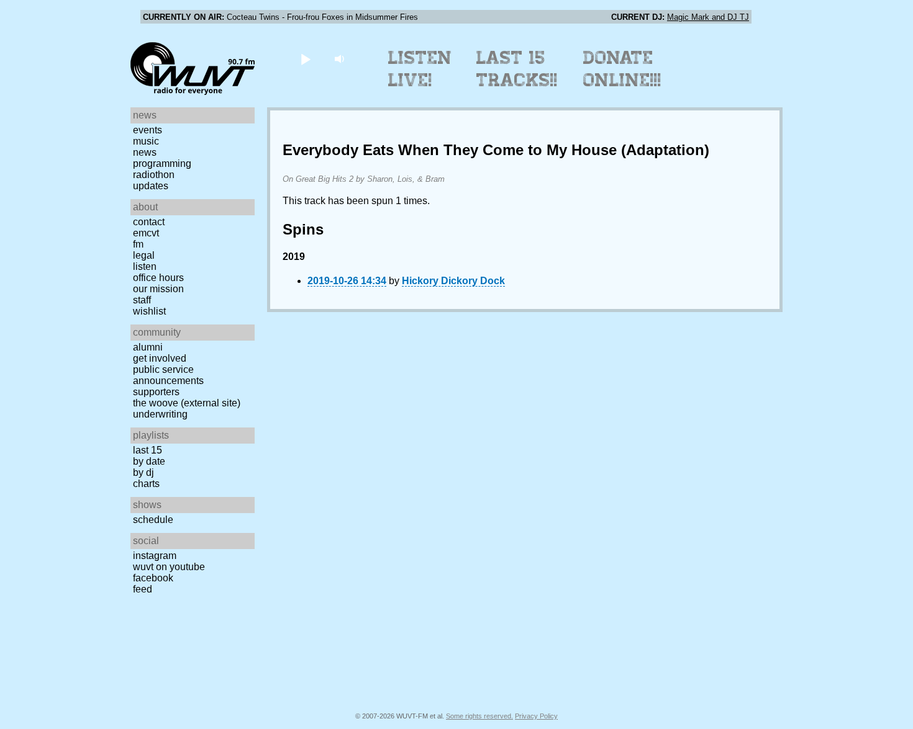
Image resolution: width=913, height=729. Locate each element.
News (145, 152)
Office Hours (158, 277)
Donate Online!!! (622, 69)
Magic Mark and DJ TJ (708, 17)
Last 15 (147, 450)
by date (149, 461)
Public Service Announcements (168, 375)
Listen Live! (420, 69)
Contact (149, 222)
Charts (146, 483)
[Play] (305, 59)
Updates (150, 186)
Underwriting (160, 414)
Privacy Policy (536, 716)
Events (147, 130)
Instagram (154, 555)
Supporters (156, 392)
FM (138, 244)
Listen (145, 266)
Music (146, 141)
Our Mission (158, 289)
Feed (142, 589)
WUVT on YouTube (169, 566)
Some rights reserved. (479, 716)
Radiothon (154, 174)
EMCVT (146, 233)
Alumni (148, 347)
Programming (162, 163)
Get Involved (159, 358)
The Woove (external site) (186, 403)
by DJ (143, 472)
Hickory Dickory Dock (453, 280)
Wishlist (149, 311)
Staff (142, 300)
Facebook (153, 578)
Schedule (153, 519)
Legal (144, 255)
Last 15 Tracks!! (517, 69)
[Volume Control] (341, 59)
